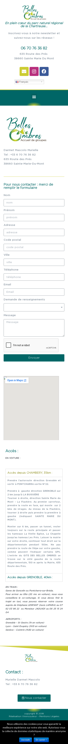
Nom (7, 195)
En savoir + (41, 740)
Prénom (9, 210)
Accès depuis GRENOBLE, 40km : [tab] (30, 577)
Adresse (9, 225)
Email (7, 284)
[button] (34, 698)
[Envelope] (24, 71)
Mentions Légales (49, 716)
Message (10, 315)
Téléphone (11, 269)
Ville (7, 255)
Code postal (12, 240)
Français (23, 81)
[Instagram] (34, 71)
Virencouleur (30, 716)
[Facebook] (44, 71)
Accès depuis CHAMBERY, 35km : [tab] (29, 472)
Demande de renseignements (24, 299)
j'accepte (25, 740)
